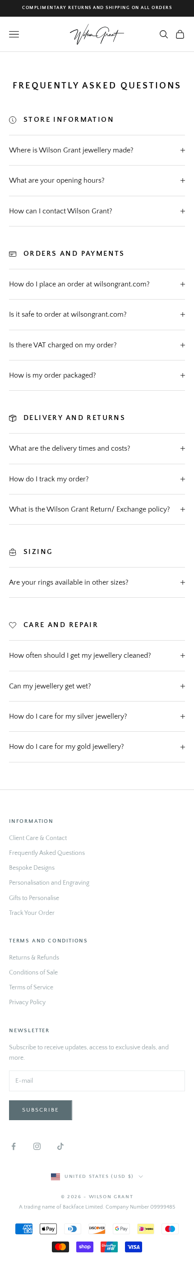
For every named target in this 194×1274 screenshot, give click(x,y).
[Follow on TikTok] (60, 1146)
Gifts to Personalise (34, 898)
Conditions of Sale (33, 972)
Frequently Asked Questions (47, 853)
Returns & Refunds (34, 957)
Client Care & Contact (38, 838)
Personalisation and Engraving (49, 882)
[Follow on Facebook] (13, 1146)
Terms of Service (31, 987)
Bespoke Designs (32, 868)
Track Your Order (32, 913)
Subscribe (40, 1110)
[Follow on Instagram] (37, 1146)
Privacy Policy (27, 1002)
